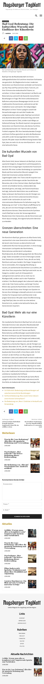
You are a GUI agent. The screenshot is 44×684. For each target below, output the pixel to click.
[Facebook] (11, 38)
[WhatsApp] (26, 38)
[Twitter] (16, 38)
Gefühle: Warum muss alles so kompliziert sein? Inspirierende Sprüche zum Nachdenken (15, 533)
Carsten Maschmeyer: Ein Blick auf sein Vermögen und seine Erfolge (15, 583)
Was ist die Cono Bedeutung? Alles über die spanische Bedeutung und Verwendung (16, 441)
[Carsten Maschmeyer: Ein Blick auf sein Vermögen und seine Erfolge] (32, 584)
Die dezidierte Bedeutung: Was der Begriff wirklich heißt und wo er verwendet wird (33, 424)
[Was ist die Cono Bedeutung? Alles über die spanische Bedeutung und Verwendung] (35, 442)
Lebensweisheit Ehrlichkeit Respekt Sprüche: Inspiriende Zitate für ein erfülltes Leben (11, 424)
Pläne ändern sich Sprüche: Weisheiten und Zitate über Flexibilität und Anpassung (15, 571)
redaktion (8, 33)
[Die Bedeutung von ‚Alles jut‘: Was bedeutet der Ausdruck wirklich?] (35, 468)
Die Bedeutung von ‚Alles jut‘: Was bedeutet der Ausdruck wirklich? (16, 466)
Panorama (5, 21)
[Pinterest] (21, 38)
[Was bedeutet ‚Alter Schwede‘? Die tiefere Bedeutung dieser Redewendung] (35, 455)
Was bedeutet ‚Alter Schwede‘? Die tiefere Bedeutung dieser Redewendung (13, 454)
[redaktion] (3, 33)
